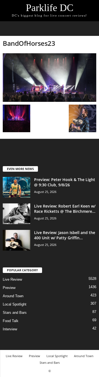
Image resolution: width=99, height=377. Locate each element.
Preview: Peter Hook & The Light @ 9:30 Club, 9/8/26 (64, 182)
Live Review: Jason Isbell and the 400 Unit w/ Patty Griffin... (64, 235)
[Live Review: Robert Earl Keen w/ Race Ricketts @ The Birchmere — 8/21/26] (16, 213)
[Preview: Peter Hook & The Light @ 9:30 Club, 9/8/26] (16, 187)
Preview (9, 288)
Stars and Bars (15, 312)
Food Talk (10, 321)
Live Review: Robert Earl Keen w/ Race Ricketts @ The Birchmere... (64, 208)
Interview (10, 329)
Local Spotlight (14, 304)
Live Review (12, 279)
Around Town (13, 296)
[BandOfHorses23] (49, 77)
